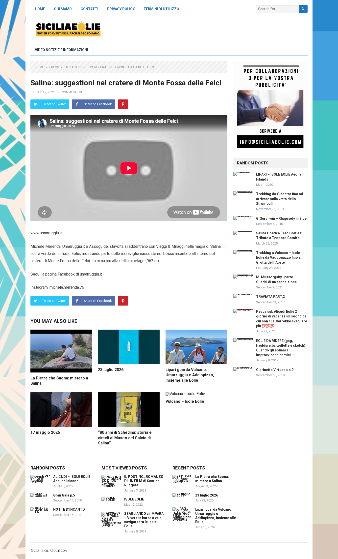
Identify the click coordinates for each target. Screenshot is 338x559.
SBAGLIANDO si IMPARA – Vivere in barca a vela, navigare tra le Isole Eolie (144, 520)
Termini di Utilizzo (161, 9)
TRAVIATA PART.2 (270, 297)
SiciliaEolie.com (55, 551)
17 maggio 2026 (45, 432)
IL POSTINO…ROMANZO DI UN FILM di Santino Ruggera (143, 481)
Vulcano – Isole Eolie (185, 401)
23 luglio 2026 (110, 369)
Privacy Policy (121, 9)
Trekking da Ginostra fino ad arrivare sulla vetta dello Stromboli (279, 198)
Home (40, 9)
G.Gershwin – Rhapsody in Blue (281, 218)
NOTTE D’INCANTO (69, 509)
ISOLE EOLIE (134, 499)
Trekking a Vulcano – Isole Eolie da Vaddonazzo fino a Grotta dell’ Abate (278, 257)
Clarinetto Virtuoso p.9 (274, 370)
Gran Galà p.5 (64, 495)
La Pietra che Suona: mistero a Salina (212, 479)
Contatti (89, 9)
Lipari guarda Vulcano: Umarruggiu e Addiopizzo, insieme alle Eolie (190, 375)
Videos (53, 67)
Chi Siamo (63, 9)
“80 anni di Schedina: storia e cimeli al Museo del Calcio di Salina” (125, 437)
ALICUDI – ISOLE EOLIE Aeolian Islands (71, 479)
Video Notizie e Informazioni (61, 50)
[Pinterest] (123, 104)
